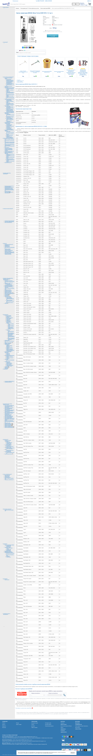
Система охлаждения (8, 444)
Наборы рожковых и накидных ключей (9, 349)
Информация (15, 0)
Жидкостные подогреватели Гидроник (10, 115)
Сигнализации (9, 284)
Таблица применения (20, 80)
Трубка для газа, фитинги (9, 151)
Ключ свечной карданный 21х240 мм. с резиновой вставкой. (35, 72)
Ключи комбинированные (11, 331)
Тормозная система (9, 365)
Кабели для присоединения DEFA (10, 92)
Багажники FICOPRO (8, 551)
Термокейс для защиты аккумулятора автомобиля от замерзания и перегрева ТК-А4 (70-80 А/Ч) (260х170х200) (71, 72)
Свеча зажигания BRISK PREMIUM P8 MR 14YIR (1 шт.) (27, 736)
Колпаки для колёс (8, 291)
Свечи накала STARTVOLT (9, 418)
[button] (40, 16)
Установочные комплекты (8, 546)
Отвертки (8, 319)
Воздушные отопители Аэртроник (10, 116)
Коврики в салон (8, 289)
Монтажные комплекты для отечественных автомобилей (10, 81)
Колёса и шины (9, 363)
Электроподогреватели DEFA (9, 87)
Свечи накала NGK (8, 417)
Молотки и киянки (9, 317)
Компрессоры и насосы (8, 292)
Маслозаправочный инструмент (8, 352)
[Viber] (26, 47)
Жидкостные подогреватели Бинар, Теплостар (9, 107)
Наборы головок (7, 343)
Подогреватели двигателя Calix (9, 100)
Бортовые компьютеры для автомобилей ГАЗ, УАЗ (9, 188)
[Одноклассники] (31, 47)
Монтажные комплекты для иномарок (10, 83)
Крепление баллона (8, 162)
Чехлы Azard (8, 297)
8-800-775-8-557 (40, 0)
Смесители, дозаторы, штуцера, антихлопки (9, 148)
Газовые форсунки (9, 158)
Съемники (6, 359)
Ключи (7, 329)
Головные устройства (9, 244)
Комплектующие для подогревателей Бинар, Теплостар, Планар (10, 111)
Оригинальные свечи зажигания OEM (8, 415)
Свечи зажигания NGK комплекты (8, 409)
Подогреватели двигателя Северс (9, 79)
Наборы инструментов (8, 342)
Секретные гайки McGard (9, 221)
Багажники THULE (8, 547)
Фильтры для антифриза (9, 420)
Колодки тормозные (10, 447)
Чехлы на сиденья (8, 296)
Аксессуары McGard (8, 222)
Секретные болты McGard (9, 220)
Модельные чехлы (9, 302)
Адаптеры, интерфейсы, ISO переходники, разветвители (9, 252)
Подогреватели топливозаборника (9, 129)
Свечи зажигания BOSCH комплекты (9, 413)
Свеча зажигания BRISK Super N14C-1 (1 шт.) (24, 739)
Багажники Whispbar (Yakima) (9, 544)
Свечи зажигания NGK (9, 407)
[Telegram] (28, 47)
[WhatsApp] (24, 47)
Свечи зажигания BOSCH (9, 412)
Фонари (6, 303)
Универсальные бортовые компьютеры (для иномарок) (9, 190)
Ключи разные (10, 332)
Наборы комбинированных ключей (9, 345)
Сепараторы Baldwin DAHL (9, 381)
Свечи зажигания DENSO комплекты (9, 411)
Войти (90, 0)
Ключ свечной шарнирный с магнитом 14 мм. (23, 72)
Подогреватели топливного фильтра (10, 125)
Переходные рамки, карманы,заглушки (8, 253)
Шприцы (8, 354)
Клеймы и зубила (9, 356)
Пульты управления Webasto (9, 135)
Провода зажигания (8, 451)
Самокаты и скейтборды (9, 479)
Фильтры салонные (8, 425)
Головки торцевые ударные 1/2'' (11, 327)
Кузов (6, 449)
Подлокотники (7, 294)
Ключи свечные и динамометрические (11, 336)
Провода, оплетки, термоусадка (8, 249)
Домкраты (6, 366)
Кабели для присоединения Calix (10, 103)
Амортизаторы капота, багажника (10, 450)
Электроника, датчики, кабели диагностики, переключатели (9, 143)
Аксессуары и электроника (9, 293)
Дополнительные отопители (9, 121)
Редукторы (7, 147)
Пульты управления (9, 117)
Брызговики (6, 295)
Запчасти (7, 476)
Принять (72, 752)
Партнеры (4, 727)
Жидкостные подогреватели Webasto (10, 132)
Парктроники (7, 192)
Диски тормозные (9, 448)
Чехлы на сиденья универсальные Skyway (10, 301)
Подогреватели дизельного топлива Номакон (9, 122)
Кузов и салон (8, 364)
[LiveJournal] (33, 47)
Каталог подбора (19, 81)
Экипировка (7, 475)
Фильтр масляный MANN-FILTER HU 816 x (47, 72)
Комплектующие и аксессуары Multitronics (8, 191)
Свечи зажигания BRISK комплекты (8, 406)
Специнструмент (7, 361)
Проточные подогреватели (9, 127)
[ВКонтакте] (23, 47)
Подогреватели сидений (9, 285)
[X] (30, 47)
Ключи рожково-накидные (10, 334)
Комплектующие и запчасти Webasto (9, 137)
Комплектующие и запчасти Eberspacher (9, 119)
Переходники (8, 318)
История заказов (48, 724)
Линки (8, 441)
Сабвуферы (7, 245)
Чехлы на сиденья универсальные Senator (10, 299)
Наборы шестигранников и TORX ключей (10, 350)
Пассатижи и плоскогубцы (8, 322)
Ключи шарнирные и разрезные (11, 339)
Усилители (7, 246)
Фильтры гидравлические (9, 426)
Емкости (8, 353)
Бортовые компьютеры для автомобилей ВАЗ (9, 186)
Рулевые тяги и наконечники (8, 443)
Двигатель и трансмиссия (9, 362)
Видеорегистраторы (8, 280)
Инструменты (7, 477)
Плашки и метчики (9, 357)
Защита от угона (7, 283)
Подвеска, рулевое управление (8, 440)
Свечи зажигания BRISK (9, 405)
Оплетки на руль (8, 290)
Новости (3, 724)
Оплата (32, 724)
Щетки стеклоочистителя (9, 427)
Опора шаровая (9, 442)
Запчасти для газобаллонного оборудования (9, 145)
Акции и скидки (18, 724)
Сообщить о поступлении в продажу (52, 35)
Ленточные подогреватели (9, 124)
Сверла (7, 358)
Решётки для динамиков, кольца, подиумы (9, 250)
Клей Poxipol (7, 579)
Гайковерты (8, 320)
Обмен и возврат (34, 727)
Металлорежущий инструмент (9, 355)
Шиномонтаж (7, 340)
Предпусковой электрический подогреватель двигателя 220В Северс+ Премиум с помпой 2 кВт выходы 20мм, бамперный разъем (83, 72)
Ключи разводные (11, 333)
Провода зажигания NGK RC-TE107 (59, 72)
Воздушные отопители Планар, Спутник (10, 109)
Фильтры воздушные (8, 424)
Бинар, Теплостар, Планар (9, 105)
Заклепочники (8, 316)
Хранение (6, 368)
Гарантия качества (20, 82)
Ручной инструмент (8, 315)
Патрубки (8, 445)
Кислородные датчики (8, 453)
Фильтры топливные (8, 423)
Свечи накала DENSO (9, 416)
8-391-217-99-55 (48, 0)
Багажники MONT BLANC (9, 552)
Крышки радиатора (9, 446)
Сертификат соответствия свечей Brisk (23, 708)
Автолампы (7, 422)
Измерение (6, 367)
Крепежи (8, 556)
